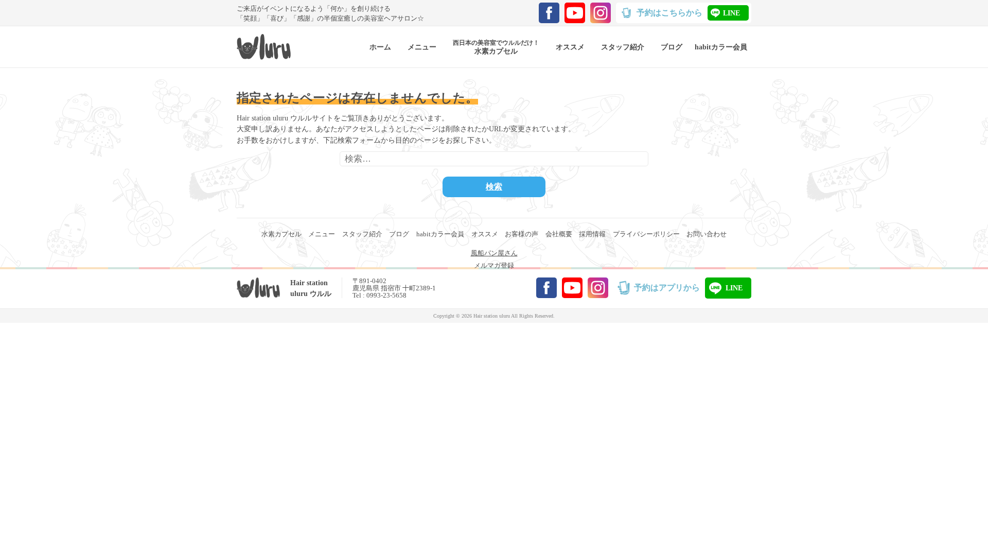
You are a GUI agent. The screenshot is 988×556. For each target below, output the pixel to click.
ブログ (399, 234)
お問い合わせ (706, 234)
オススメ (484, 234)
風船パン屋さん (494, 253)
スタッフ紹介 (362, 234)
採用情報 (592, 234)
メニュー (321, 234)
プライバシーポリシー (646, 234)
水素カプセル (281, 234)
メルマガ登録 (494, 265)
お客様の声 (521, 234)
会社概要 (558, 234)
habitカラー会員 (440, 234)
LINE (731, 13)
